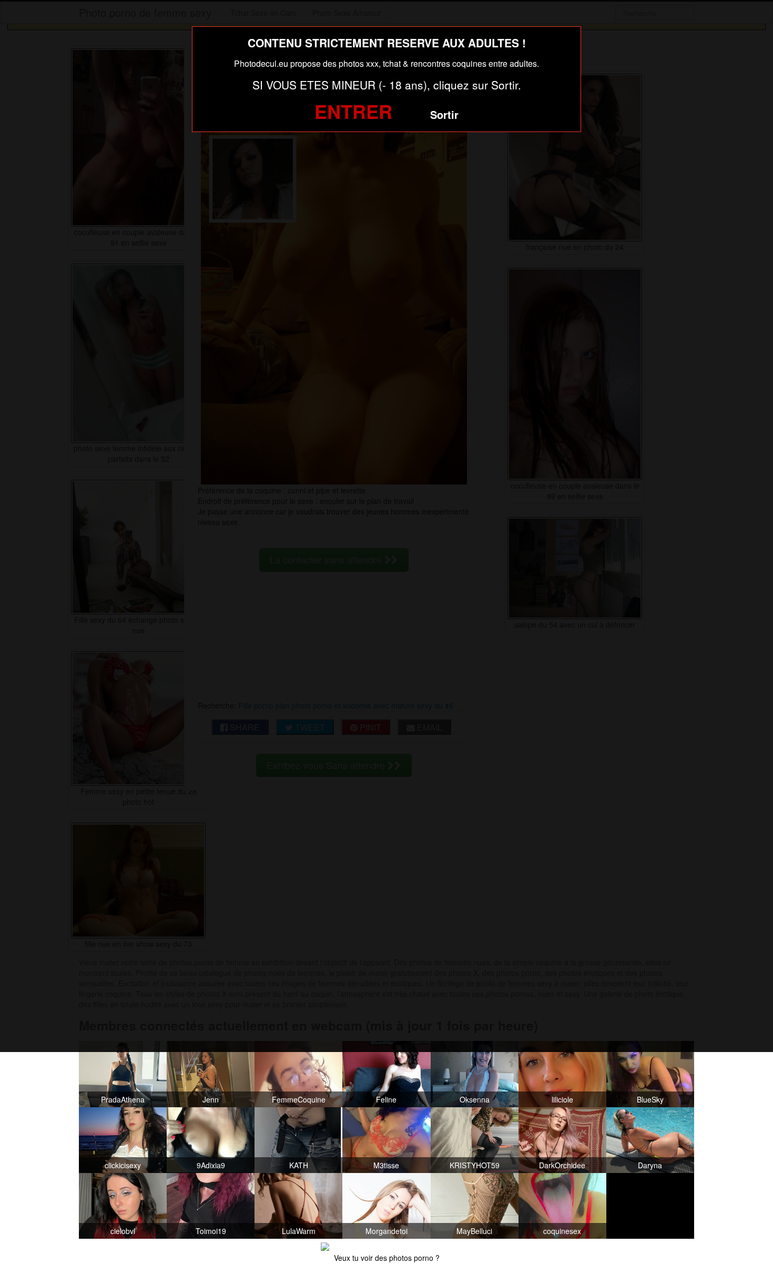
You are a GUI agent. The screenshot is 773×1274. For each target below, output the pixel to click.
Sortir (444, 114)
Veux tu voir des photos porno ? (387, 1257)
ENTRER (353, 111)
